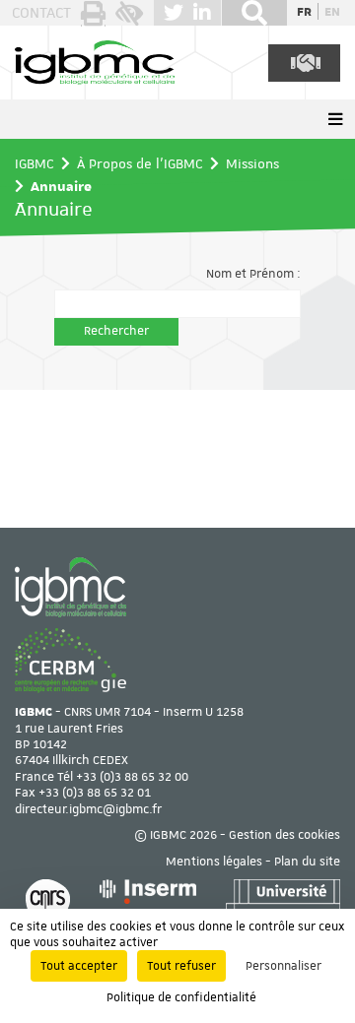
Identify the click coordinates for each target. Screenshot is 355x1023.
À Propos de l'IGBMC (140, 163)
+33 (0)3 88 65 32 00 (132, 777)
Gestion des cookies (284, 835)
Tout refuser (181, 966)
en (332, 11)
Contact (41, 13)
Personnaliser (283, 966)
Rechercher (116, 331)
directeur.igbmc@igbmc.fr (88, 809)
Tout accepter (78, 966)
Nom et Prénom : (253, 274)
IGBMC (34, 163)
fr (304, 11)
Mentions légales (214, 861)
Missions (252, 163)
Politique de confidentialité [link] (181, 997)
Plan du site (307, 861)
